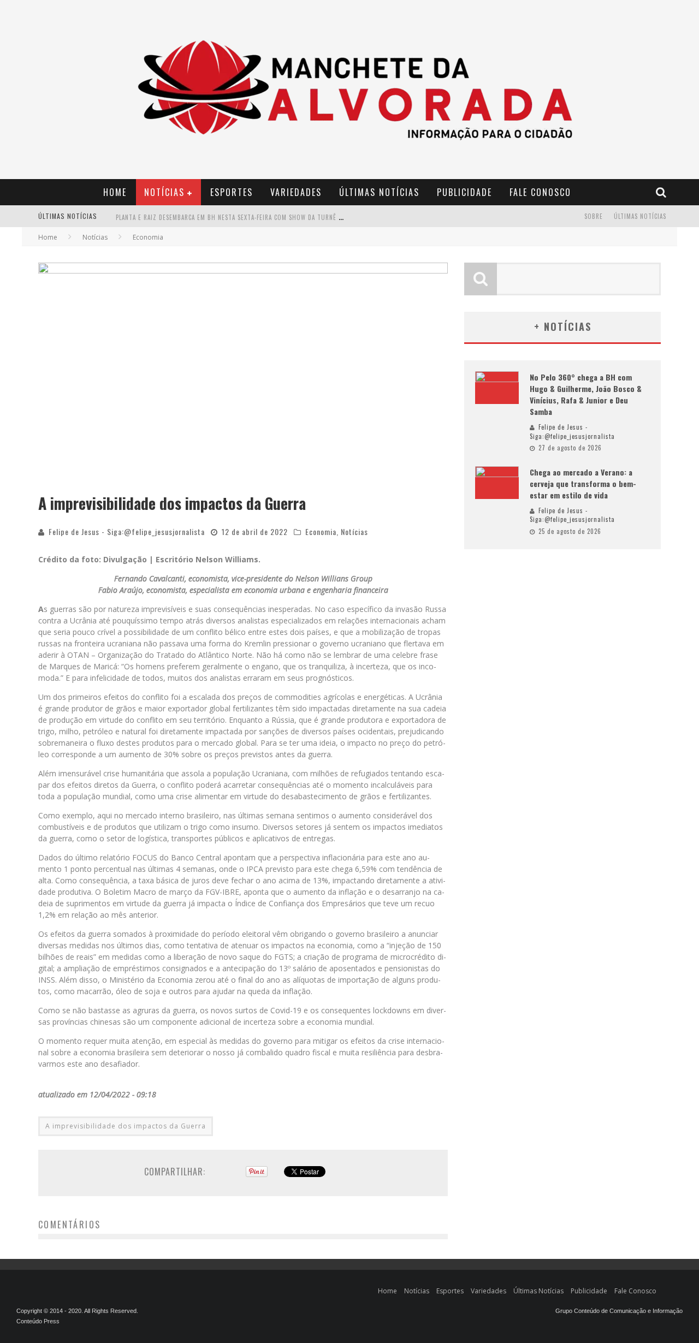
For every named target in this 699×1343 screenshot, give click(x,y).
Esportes (231, 192)
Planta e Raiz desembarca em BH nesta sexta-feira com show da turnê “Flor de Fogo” (250, 217)
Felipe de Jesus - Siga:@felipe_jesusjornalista (127, 531)
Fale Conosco (540, 192)
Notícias (164, 192)
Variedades (296, 192)
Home (115, 192)
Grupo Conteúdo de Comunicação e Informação (619, 1311)
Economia (320, 531)
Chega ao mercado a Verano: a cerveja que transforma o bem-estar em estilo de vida (583, 483)
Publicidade (464, 192)
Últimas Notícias (379, 192)
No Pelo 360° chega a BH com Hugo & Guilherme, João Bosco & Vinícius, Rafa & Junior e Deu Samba (586, 394)
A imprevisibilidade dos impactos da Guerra (125, 1126)
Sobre (593, 216)
